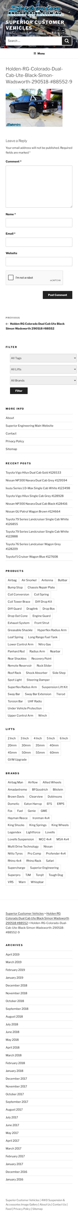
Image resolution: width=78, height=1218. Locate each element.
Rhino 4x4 (14, 860)
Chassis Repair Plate (41, 587)
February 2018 (15, 1063)
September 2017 (17, 1102)
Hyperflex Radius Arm (52, 630)
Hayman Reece (18, 818)
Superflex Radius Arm (22, 687)
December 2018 (16, 985)
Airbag (12, 580)
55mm (40, 752)
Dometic (13, 804)
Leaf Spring (15, 637)
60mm (54, 752)
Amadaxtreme (17, 789)
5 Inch (51, 738)
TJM (28, 875)
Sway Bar (14, 694)
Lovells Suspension (21, 839)
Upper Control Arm (20, 715)
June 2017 (12, 1125)
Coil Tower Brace (19, 601)
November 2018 (16, 993)
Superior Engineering (44, 868)
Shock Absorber (37, 673)
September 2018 (17, 1009)
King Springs (38, 825)
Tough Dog (56, 875)
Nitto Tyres (15, 853)
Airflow (33, 782)
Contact (11, 433)
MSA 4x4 (62, 839)
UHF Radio (35, 701)
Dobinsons (55, 796)
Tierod (60, 694)
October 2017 (15, 1094)
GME (44, 811)
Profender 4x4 (56, 853)
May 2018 (12, 1039)
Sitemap (11, 449)
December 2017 (16, 1078)
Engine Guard (42, 616)
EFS (49, 804)
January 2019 (14, 977)
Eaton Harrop (33, 804)
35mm (40, 745)
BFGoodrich (40, 789)
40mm (54, 745)
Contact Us (59, 1204)
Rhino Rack (33, 860)
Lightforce (33, 832)
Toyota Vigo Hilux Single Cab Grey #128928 (35, 496)
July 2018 (12, 1024)
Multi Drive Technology (23, 846)
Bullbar (62, 580)
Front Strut (41, 623)
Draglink (32, 608)
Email (10, 233)
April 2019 (13, 954)
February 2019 (15, 970)
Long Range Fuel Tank (42, 637)
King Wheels (60, 825)
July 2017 (12, 1117)
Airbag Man (15, 782)
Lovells (50, 832)
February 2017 (15, 1156)
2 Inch (12, 738)
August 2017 (14, 1109)
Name (11, 214)
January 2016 (14, 1179)
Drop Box (49, 608)
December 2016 (16, 1172)
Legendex (14, 832)
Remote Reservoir (20, 665)
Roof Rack (14, 673)
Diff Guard (15, 608)
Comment (13, 161)
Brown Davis (16, 796)
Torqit (40, 875)
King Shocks (16, 825)
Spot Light (15, 680)
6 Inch (64, 738)
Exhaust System (19, 623)
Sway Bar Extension (38, 694)
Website (11, 253)
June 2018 (12, 1032)
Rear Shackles (17, 658)
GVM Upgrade (17, 759)
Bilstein (58, 789)
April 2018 (13, 1047)
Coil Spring (41, 594)
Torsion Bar (15, 701)
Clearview (36, 796)
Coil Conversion (18, 594)
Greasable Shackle (20, 630)
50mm (26, 752)
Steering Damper (38, 680)
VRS (11, 882)
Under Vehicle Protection (25, 708)
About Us (45, 1204)
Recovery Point (41, 658)
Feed (9, 1208)
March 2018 (14, 1055)
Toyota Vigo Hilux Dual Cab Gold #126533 (33, 472)
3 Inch (25, 738)
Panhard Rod (16, 651)
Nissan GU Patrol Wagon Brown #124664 (33, 511)
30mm (26, 745)
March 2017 (13, 1148)
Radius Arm (37, 651)
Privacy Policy (15, 441)
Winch (42, 715)
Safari (50, 860)
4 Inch (38, 738)
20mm (12, 745)
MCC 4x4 (45, 839)
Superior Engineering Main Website (29, 425)
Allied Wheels (52, 782)
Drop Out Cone (18, 616)
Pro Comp (34, 853)
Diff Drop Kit (43, 601)
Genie (32, 811)
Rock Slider (44, 665)
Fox (10, 811)
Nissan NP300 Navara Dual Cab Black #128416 (36, 503)
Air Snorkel (29, 580)
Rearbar (55, 651)
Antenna (47, 580)
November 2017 (16, 1086)
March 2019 (14, 962)
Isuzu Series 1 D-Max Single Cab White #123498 (38, 488)
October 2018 (15, 1001)
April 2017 (12, 1140)
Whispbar (37, 882)
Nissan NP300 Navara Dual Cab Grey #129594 (36, 480)
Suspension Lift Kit (55, 687)
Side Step (59, 673)
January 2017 (14, 1164)
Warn (22, 882)
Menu (41, 53)
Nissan (48, 846)
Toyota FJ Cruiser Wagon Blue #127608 (32, 556)
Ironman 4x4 (41, 818)
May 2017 (12, 1133)
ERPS (60, 804)
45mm (12, 752)
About (10, 418)
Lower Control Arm (21, 644)
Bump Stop (15, 587)
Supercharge (16, 868)
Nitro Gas (44, 644)
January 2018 (14, 1071)
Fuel (20, 811)
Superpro (14, 875)
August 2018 (14, 1016)
